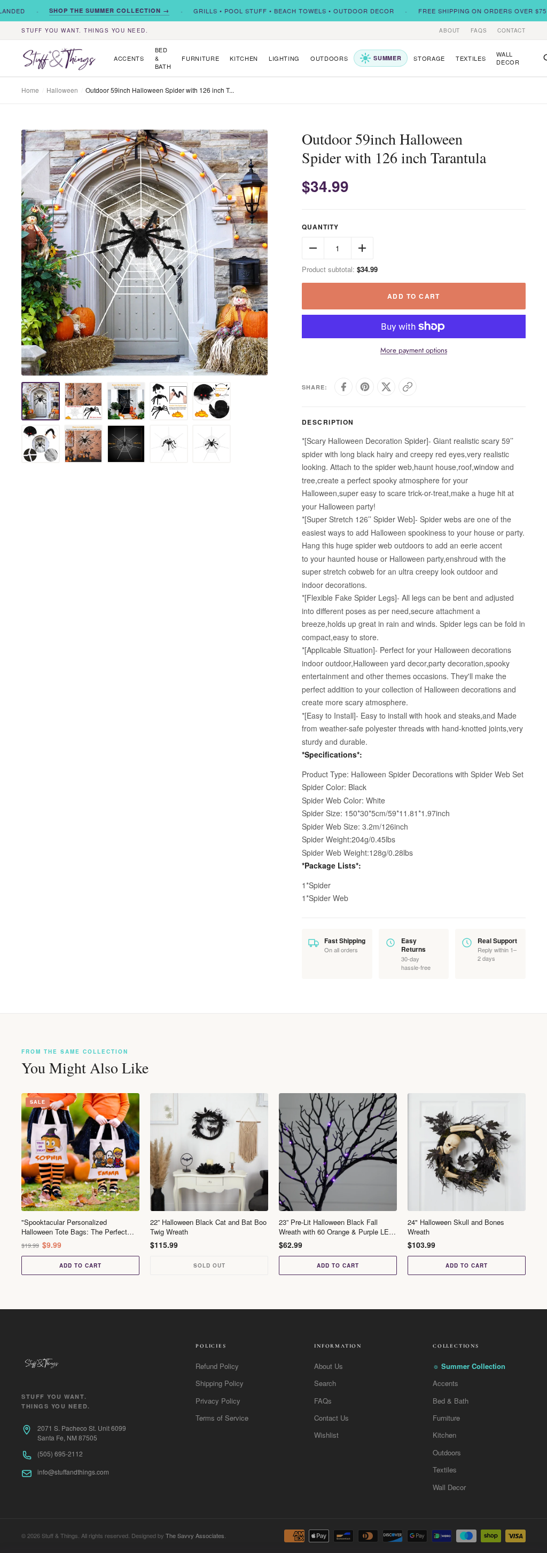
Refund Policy (217, 1366)
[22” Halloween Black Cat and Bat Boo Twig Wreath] (209, 1152)
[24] (467, 1152)
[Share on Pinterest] (365, 387)
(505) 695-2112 (60, 1453)
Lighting (284, 58)
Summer (387, 58)
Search (325, 1383)
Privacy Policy (218, 1401)
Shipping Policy (220, 1383)
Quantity (320, 227)
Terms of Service (222, 1418)
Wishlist (326, 1435)
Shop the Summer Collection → (93, 10)
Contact (511, 30)
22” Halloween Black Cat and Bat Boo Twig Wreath (208, 1227)
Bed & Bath (163, 57)
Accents (129, 58)
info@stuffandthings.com (73, 1471)
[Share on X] (386, 387)
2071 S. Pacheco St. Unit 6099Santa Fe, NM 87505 (81, 1432)
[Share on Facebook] (343, 387)
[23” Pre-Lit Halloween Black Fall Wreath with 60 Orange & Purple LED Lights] (338, 1152)
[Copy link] (407, 387)
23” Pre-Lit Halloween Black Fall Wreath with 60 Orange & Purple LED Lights (336, 1227)
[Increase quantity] (362, 248)
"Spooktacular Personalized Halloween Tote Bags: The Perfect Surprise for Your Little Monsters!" (74, 1227)
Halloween (62, 89)
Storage (429, 58)
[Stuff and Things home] (58, 58)
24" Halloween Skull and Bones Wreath (456, 1227)
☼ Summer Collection (469, 1366)
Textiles (471, 58)
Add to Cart (80, 1265)
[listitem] (40, 401)
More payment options (413, 350)
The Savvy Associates (195, 1535)
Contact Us (331, 1418)
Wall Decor (507, 58)
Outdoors (329, 58)
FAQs (479, 30)
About (449, 30)
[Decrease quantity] (313, 248)
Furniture (200, 58)
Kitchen (244, 58)
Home (30, 89)
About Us (328, 1366)
